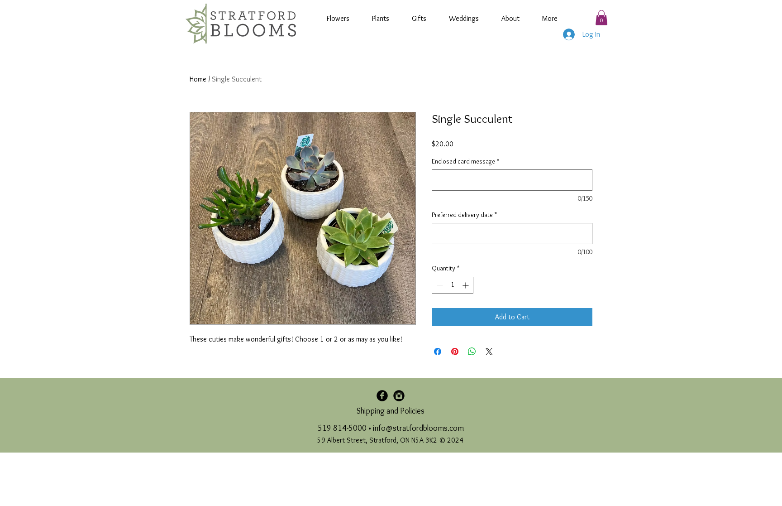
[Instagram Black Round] (399, 395)
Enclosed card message (465, 161)
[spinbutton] (452, 285)
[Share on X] (489, 351)
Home (198, 79)
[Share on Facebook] (437, 351)
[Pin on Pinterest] (454, 351)
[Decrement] (438, 285)
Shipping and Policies (390, 411)
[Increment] (466, 285)
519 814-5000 (342, 428)
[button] (601, 17)
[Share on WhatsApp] (472, 351)
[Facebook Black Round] (382, 395)
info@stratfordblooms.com (418, 428)
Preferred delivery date (464, 215)
